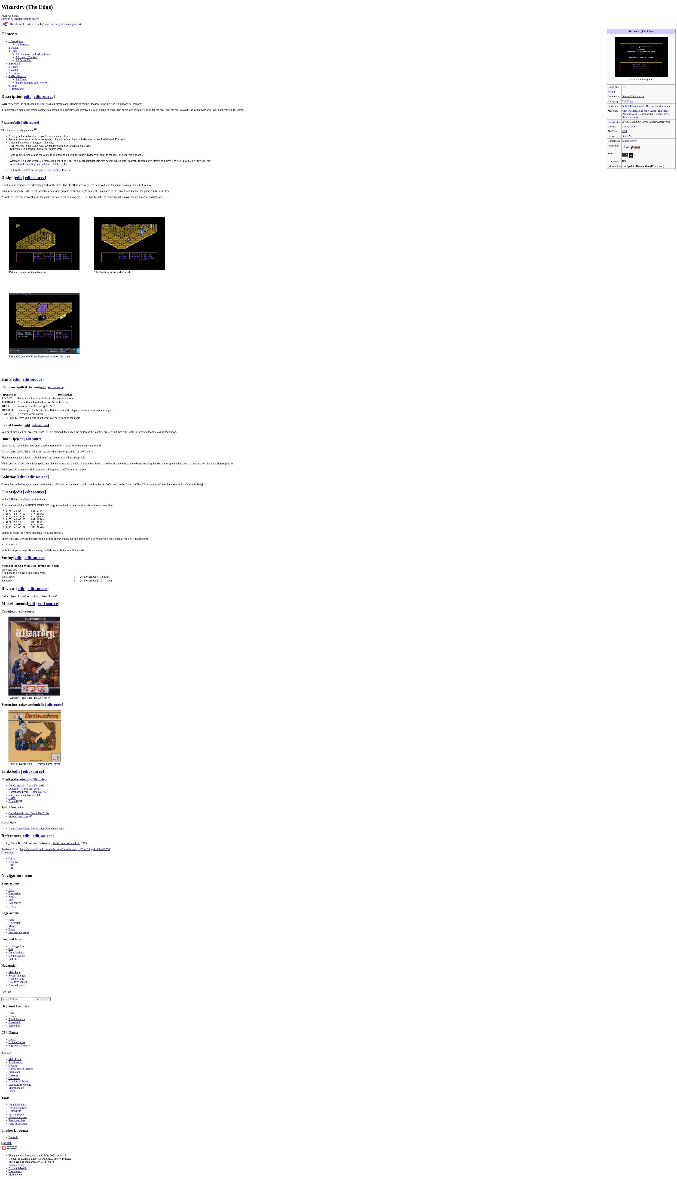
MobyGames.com (18, 816)
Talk (10, 949)
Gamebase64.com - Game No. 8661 (28, 791)
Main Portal (15, 1059)
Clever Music (629, 110)
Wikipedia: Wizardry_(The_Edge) (26, 779)
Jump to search (31, 18)
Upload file (14, 1110)
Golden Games (16, 1042)
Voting (611, 91)
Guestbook (14, 1022)
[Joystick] (631, 148)
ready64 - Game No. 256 (22, 795)
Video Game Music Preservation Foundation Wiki (36, 828)
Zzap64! (13, 801)
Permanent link (16, 1120)
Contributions (16, 952)
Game (11, 858)
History (12, 906)
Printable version (17, 1117)
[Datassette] (625, 156)
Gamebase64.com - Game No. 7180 (28, 813)
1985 (625, 126)
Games (12, 1039)
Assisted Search (17, 985)
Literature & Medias (19, 1084)
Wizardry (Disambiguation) (65, 24)
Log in (12, 958)
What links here (17, 1104)
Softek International (633, 105)
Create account (16, 955)
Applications (15, 1062)
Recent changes (17, 975)
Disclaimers (15, 1171)
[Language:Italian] (38, 795)
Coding (12, 1065)
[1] (203, 484)
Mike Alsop (650, 110)
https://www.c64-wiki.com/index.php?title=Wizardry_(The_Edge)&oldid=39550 (65, 849)
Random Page (16, 978)
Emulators (14, 1071)
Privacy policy (16, 1164)
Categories (7, 852)
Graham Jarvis (661, 113)
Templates (14, 1025)
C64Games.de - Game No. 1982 (26, 785)
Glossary (13, 1075)
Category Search (17, 981)
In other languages (18, 932)
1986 (632, 126)
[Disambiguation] (5, 24)
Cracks (27, 499)
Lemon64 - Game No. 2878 (23, 788)
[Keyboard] (637, 148)
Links (11, 1090)
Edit (10, 899)
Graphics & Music (18, 1081)
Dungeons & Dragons (129, 103)
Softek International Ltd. (66, 843)
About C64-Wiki (17, 1168)
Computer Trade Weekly (47, 170)
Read (11, 896)
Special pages (16, 1114)
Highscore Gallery (18, 1045)
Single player (629, 140)
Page (11, 890)
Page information (18, 1123)
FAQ (11, 1012)
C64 (624, 131)
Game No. (613, 86)
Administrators (16, 1019)
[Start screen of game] (641, 76)
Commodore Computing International (29, 164)
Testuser (34, 596)
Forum (12, 1016)
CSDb (12, 499)
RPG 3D (13, 861)
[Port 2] (625, 148)
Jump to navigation (12, 18)
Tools (11, 929)
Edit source (14, 902)
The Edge (627, 101)
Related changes (17, 1107)
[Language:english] (624, 161)
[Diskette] (631, 156)
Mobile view (15, 1174)
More (11, 925)
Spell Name (9, 394)
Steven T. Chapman (633, 96)
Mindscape (664, 105)
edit (27, 96)
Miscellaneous (16, 1087)
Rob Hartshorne (631, 116)
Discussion (14, 893)
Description (65, 394)
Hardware (14, 1078)
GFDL (41, 1158)
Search (6, 992)
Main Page (14, 972)
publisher (29, 103)
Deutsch (13, 1137)
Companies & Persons (20, 1068)
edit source (43, 96)
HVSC (611, 121)
